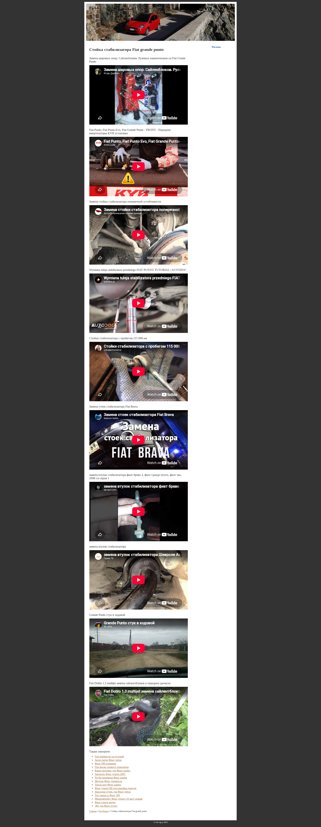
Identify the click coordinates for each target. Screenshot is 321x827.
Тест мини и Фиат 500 (107, 795)
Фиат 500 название (105, 763)
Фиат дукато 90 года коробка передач (115, 788)
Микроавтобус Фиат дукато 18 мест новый (118, 798)
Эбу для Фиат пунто (106, 806)
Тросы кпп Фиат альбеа (108, 784)
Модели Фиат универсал (108, 781)
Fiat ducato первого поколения (112, 767)
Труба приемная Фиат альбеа (111, 777)
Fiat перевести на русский (109, 756)
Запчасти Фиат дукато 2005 (110, 774)
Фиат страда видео (105, 802)
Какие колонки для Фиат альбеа (112, 770)
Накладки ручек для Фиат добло (113, 791)
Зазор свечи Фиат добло (108, 760)
